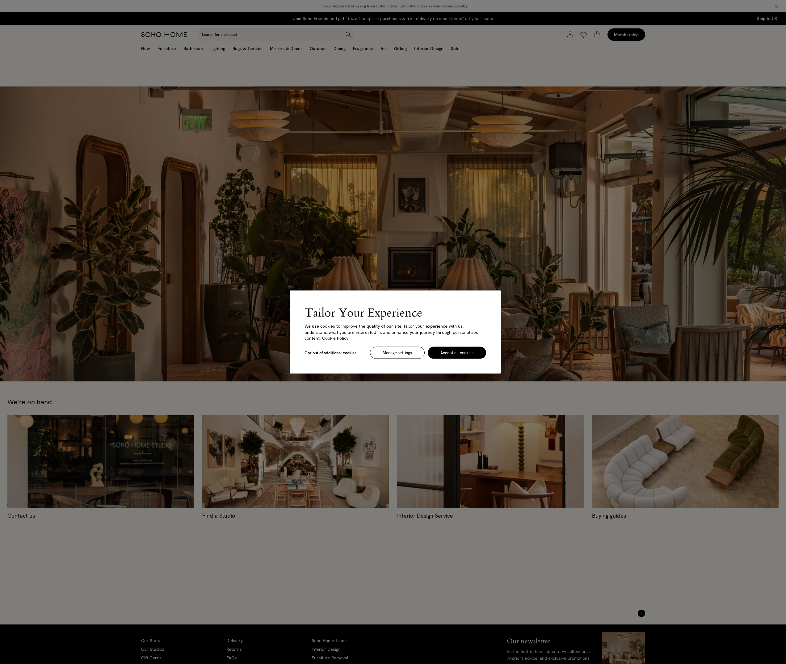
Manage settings (397, 352)
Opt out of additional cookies (330, 353)
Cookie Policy (335, 338)
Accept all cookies (456, 352)
